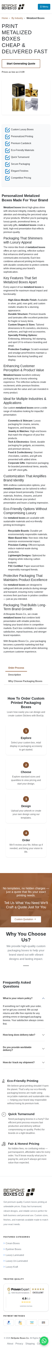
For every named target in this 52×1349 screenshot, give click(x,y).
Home (5, 18)
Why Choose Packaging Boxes (25, 681)
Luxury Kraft (12, 1267)
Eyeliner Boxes (13, 1249)
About (10, 1343)
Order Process (16, 668)
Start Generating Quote (21, 63)
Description (14, 674)
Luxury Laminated (15, 1255)
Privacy (19, 1343)
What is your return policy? (17, 998)
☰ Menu (44, 6)
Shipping (30, 1343)
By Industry (17, 18)
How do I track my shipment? (19, 1062)
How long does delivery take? (19, 1035)
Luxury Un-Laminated (17, 1261)
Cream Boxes (13, 1243)
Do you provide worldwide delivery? (17, 1048)
